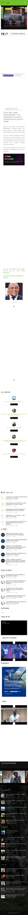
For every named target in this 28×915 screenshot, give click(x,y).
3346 (14, 816)
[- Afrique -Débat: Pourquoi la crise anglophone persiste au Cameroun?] (3, 535)
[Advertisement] (14, 51)
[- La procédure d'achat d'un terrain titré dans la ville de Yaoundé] (3, 603)
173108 (14, 598)
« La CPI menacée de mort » (12, 831)
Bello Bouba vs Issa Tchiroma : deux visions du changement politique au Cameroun (16, 882)
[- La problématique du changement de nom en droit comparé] (3, 576)
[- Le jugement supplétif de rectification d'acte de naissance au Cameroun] (3, 597)
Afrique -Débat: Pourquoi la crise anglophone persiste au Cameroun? (15, 534)
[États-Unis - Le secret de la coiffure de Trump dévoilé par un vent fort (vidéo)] (3, 498)
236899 (14, 577)
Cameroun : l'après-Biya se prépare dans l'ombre (16, 850)
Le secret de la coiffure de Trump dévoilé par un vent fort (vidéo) (16, 497)
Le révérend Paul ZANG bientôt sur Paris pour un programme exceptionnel (16, 869)
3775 (14, 884)
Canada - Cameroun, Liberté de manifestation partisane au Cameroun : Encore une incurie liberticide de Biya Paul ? (16, 561)
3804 (14, 878)
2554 (13, 846)
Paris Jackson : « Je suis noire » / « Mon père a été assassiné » (15, 516)
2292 (13, 860)
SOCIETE (14, 8)
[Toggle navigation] (25, 2)
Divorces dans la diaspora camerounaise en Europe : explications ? (16, 540)
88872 (16, 506)
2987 (13, 832)
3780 (14, 803)
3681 (14, 891)
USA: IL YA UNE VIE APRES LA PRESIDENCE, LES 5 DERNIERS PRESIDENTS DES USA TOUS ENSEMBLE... (16, 523)
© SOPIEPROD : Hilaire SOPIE (11, 108)
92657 (16, 499)
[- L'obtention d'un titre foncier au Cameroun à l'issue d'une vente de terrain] (3, 589)
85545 (16, 512)
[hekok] (14, 33)
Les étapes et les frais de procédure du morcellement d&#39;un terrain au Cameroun (16, 582)
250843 (15, 550)
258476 (14, 542)
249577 (16, 556)
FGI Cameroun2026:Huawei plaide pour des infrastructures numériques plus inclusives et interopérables (13, 20)
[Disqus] (14, 327)
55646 (15, 518)
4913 (14, 797)
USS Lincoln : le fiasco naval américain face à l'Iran (16, 807)
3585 (14, 897)
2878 (13, 839)
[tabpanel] (14, 291)
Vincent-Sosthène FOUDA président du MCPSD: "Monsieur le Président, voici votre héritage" (16, 889)
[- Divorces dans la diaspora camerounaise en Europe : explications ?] (3, 541)
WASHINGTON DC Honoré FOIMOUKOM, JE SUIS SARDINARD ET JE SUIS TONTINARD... (15, 510)
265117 (14, 536)
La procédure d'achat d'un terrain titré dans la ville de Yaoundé (16, 602)
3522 (14, 808)
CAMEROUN (9, 8)
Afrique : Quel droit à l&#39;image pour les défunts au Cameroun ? (16, 554)
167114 (14, 604)
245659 (16, 564)
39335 (16, 525)
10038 (14, 871)
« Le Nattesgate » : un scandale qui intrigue (15, 837)
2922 (14, 823)
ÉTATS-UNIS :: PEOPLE (9, 75)
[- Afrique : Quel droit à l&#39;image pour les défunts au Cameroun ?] (3, 555)
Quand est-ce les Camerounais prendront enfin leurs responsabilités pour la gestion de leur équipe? (16, 547)
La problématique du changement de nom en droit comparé (15, 575)
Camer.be (17, 913)
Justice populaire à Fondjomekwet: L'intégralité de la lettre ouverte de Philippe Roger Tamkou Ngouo (16, 858)
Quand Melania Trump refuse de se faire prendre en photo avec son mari (16, 503)
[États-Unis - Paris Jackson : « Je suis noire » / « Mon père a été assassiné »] (3, 517)
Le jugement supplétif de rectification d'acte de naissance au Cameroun (15, 596)
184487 (16, 592)
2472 (13, 851)
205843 (14, 585)
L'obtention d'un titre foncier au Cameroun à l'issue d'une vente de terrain (14, 589)
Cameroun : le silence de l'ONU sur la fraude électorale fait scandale (15, 895)
